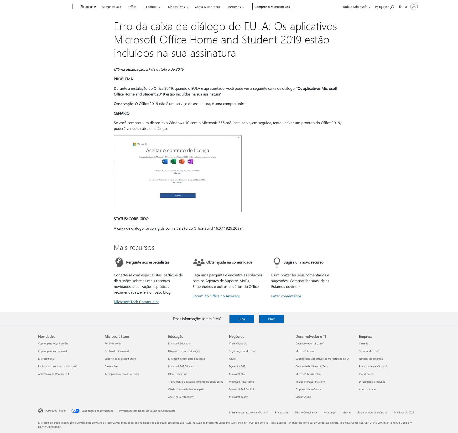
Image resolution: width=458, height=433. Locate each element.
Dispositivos (176, 7)
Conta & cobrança (207, 7)
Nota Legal (329, 412)
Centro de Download (117, 351)
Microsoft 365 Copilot (241, 389)
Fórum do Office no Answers (216, 295)
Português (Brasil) (55, 410)
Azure (232, 358)
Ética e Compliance (306, 412)
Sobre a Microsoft (369, 351)
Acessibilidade (367, 389)
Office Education (177, 374)
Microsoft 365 (111, 7)
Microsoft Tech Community (136, 301)
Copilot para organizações (53, 343)
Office (132, 7)
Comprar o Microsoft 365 (272, 7)
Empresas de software (308, 389)
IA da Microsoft (238, 343)
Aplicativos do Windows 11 (53, 374)
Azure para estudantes (181, 397)
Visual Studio (303, 397)
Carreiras (364, 343)
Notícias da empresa (371, 358)
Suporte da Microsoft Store (120, 358)
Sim (242, 318)
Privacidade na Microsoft (373, 366)
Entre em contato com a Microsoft (249, 412)
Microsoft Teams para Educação (186, 358)
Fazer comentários (286, 295)
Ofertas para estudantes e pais (186, 389)
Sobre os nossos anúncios (372, 412)
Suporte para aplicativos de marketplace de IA (322, 358)
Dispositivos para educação (184, 351)
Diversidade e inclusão (372, 381)
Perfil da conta (113, 343)
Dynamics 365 (237, 366)
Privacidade (281, 412)
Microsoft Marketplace (309, 374)
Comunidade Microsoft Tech (312, 366)
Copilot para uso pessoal (52, 351)
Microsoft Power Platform (310, 381)
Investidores (366, 374)
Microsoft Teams (238, 397)
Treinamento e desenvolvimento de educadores (195, 381)
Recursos (234, 7)
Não (271, 318)
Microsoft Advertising (241, 381)
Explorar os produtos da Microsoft (57, 366)
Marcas (347, 412)
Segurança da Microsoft (242, 351)
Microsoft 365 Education (182, 366)
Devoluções (111, 366)
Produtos (151, 7)
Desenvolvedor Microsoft (310, 343)
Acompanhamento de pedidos (122, 374)
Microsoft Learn (305, 351)
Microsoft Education (179, 343)
